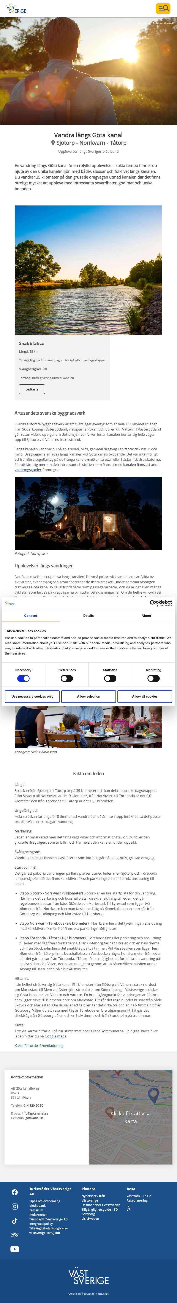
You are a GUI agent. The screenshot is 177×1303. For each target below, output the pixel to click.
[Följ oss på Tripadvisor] (15, 1235)
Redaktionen (38, 1215)
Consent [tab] (30, 615)
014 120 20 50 (33, 1105)
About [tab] (146, 615)
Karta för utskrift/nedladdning (39, 1045)
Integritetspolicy (41, 1224)
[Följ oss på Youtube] (15, 1249)
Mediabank (37, 1205)
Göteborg (88, 1214)
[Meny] (163, 8)
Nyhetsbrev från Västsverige (93, 1198)
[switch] (67, 678)
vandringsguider (28, 469)
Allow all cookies (145, 696)
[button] (88, 71)
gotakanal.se (34, 1118)
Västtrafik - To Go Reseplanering (139, 1198)
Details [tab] (88, 615)
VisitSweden (90, 1218)
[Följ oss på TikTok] (15, 1221)
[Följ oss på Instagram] (15, 1206)
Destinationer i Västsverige (101, 1205)
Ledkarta (32, 389)
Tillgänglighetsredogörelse (48, 1228)
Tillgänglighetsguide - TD (100, 1209)
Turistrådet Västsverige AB (48, 1219)
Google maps (55, 1036)
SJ (128, 1205)
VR (128, 1209)
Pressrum (36, 1210)
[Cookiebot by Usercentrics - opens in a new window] (153, 603)
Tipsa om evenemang (44, 1201)
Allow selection (88, 696)
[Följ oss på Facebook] (15, 1192)
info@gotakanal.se (35, 1113)
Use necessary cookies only (32, 696)
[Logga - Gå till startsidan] (21, 8)
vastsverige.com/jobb (44, 1233)
